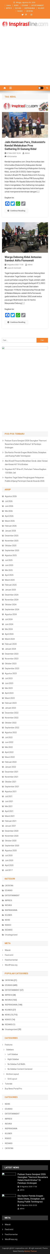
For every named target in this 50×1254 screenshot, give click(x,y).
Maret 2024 (10, 639)
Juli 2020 (9, 855)
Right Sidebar (13, 1059)
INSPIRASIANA (29, 8)
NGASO (20, 11)
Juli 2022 (9, 737)
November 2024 (11, 600)
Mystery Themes (30, 1251)
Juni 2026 (9, 506)
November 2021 (11, 777)
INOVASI (18, 8)
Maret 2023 (10, 698)
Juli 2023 (9, 678)
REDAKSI (8, 930)
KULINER (41, 8)
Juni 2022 (9, 742)
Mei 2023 (9, 688)
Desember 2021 (11, 772)
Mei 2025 (9, 570)
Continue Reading (17, 211)
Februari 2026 (11, 526)
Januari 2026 (10, 531)
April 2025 (9, 575)
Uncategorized (11, 935)
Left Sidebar (13, 1054)
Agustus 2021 (11, 791)
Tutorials (8, 1084)
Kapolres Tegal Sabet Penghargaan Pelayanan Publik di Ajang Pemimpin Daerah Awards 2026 (24, 479)
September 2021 (12, 787)
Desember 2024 (11, 595)
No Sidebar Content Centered (20, 1069)
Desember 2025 (11, 536)
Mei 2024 (9, 629)
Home (8, 5)
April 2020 (9, 865)
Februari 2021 (11, 821)
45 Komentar (12, 156)
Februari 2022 (11, 762)
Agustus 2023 (11, 673)
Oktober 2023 (10, 664)
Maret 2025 (10, 580)
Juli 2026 (9, 501)
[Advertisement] (25, 59)
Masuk (8, 950)
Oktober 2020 (10, 841)
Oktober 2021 (10, 782)
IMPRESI (9, 8)
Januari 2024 (10, 649)
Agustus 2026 (11, 496)
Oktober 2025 (10, 546)
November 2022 (11, 718)
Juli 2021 (9, 796)
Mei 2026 (9, 511)
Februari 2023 (11, 703)
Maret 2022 (10, 757)
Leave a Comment (14, 268)
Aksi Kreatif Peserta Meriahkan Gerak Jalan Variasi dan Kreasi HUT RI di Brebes (26, 462)
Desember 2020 (11, 831)
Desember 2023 (11, 654)
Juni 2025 (9, 565)
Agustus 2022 (11, 732)
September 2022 (12, 728)
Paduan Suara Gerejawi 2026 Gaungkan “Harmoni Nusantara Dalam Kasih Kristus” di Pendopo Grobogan (26, 444)
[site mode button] (40, 88)
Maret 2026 (10, 521)
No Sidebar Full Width (16, 1064)
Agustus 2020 (11, 850)
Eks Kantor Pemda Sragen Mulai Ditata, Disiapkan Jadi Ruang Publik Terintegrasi (25, 454)
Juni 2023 (9, 683)
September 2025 (12, 550)
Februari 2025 (11, 585)
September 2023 (12, 668)
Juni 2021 (9, 801)
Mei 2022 (9, 747)
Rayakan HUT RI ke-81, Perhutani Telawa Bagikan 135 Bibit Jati (25, 471)
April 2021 (9, 811)
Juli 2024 (9, 619)
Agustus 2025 (11, 555)
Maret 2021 (10, 816)
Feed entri (9, 955)
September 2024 (12, 609)
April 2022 (9, 752)
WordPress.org (11, 965)
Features (8, 1045)
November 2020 (11, 836)
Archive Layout (12, 1074)
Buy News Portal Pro (13, 1089)
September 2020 (12, 846)
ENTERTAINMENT (37, 5)
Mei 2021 (9, 806)
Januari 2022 (10, 767)
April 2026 (9, 516)
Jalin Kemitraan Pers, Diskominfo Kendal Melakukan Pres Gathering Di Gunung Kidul (25, 145)
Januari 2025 (10, 590)
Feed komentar (11, 960)
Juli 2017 (9, 870)
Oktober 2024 (10, 605)
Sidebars (10, 1050)
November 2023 (11, 659)
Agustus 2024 (11, 614)
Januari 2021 (10, 826)
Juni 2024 (9, 624)
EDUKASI (25, 5)
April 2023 (9, 693)
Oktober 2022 (10, 723)
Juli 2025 (9, 560)
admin (27, 153)
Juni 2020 (9, 860)
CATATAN (29, 11)
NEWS (16, 5)
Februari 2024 (11, 644)
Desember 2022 (11, 713)
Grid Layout (12, 1079)
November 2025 (11, 541)
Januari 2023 (10, 708)
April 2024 (9, 634)
